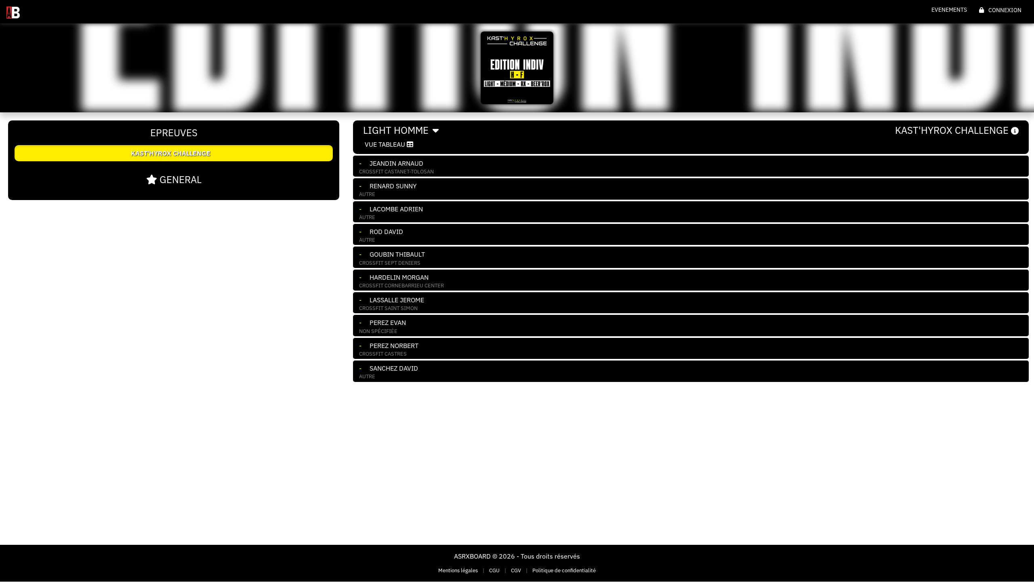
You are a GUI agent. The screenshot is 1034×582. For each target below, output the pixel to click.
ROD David (386, 232)
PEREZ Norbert (394, 346)
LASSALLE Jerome (397, 300)
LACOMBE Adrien (396, 209)
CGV (516, 570)
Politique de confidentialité (564, 570)
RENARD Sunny (393, 186)
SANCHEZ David (394, 368)
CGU (494, 570)
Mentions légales (458, 570)
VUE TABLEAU (386, 144)
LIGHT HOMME (397, 130)
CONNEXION (1004, 10)
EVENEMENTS (949, 9)
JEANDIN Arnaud (396, 163)
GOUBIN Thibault (397, 254)
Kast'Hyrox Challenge (953, 130)
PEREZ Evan (388, 322)
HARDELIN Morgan (399, 277)
